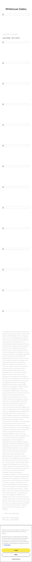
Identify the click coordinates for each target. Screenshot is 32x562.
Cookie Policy (7, 545)
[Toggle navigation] (29, 3)
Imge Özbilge (6, 38)
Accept (16, 550)
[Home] (16, 10)
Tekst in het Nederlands (11, 513)
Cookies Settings (16, 559)
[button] (16, 50)
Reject (16, 554)
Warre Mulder (15, 38)
